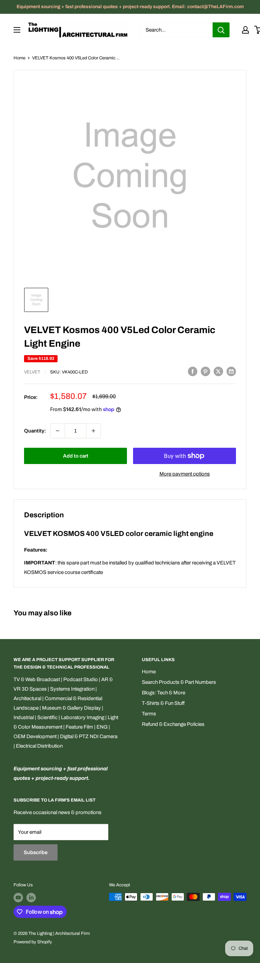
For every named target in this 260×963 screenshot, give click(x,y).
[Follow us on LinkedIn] (31, 897)
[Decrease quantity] (57, 431)
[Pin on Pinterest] (205, 371)
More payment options (184, 474)
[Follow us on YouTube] (18, 897)
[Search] (221, 29)
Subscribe (35, 852)
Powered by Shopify (33, 942)
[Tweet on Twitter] (218, 371)
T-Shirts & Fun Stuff (163, 703)
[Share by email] (231, 371)
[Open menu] (17, 30)
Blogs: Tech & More (163, 692)
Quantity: (35, 431)
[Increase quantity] (93, 431)
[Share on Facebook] (192, 371)
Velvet (32, 372)
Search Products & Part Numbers (179, 682)
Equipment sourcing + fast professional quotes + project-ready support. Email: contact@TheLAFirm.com (130, 6)
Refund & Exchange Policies (173, 724)
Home (19, 58)
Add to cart (75, 456)
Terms (149, 713)
